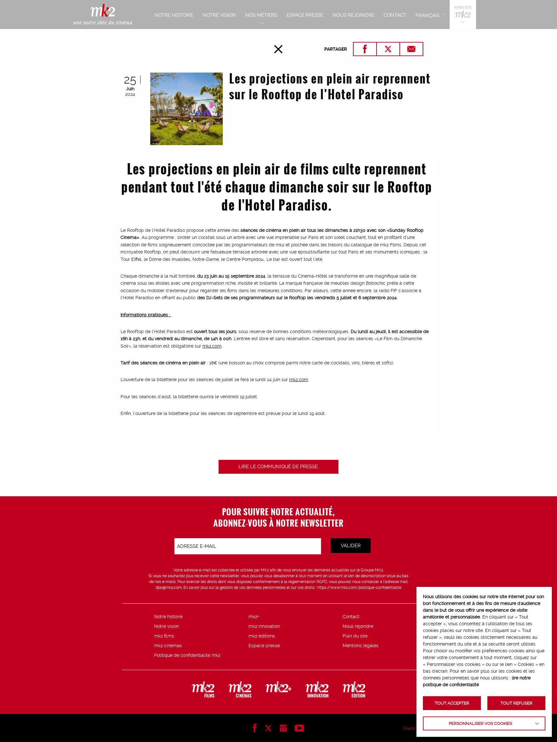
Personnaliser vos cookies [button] (480, 723)
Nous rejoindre (358, 626)
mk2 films (164, 635)
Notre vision (166, 626)
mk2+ (254, 616)
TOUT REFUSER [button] (517, 703)
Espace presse (264, 645)
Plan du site (355, 635)
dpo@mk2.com (169, 587)
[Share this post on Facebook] (365, 49)
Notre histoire (168, 616)
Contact (351, 616)
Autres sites (463, 14)
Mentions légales (360, 645)
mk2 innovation (264, 626)
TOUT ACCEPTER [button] (452, 703)
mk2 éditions (262, 635)
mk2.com (211, 346)
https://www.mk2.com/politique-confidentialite (359, 587)
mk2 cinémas (168, 645)
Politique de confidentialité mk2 (187, 655)
